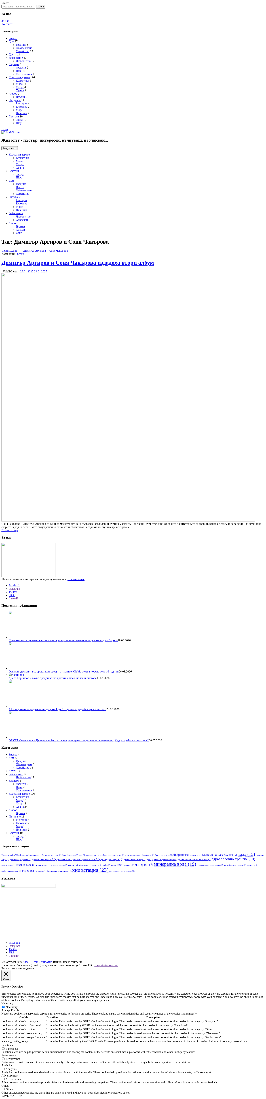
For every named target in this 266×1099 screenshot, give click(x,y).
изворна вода (25, 864)
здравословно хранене (233, 859)
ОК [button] (90, 965)
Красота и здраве (19, 77)
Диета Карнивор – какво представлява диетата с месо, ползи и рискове (52, 678)
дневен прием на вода (135, 860)
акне (82, 855)
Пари (19, 70)
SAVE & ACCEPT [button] (12, 1095)
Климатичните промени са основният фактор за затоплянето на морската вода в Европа (63, 640)
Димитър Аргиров (51, 855)
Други (12, 54)
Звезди (20, 119)
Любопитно (23, 61)
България (21, 103)
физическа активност (59, 871)
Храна (20, 90)
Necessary (12, 1007)
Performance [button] (8, 1055)
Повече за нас (76, 579)
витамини (229, 854)
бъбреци (181, 854)
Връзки (20, 96)
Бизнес (13, 38)
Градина (21, 44)
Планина (21, 113)
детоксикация (44, 859)
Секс (19, 232)
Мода (19, 83)
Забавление (16, 57)
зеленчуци (8, 865)
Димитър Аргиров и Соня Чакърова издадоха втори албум (77, 262)
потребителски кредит (235, 865)
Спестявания (24, 74)
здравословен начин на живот (194, 859)
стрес (28, 870)
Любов (13, 93)
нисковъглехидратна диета (210, 865)
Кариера (14, 64)
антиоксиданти (134, 855)
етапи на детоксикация (165, 860)
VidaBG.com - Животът (37, 961)
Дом (11, 41)
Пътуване (15, 100)
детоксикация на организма (78, 859)
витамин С (212, 854)
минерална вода (175, 864)
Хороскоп (22, 219)
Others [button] (5, 1085)
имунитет (42, 865)
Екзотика (21, 106)
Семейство (22, 51)
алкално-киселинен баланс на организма (105, 855)
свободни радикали (11, 871)
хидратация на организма (122, 871)
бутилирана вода (164, 855)
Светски (14, 116)
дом (150, 860)
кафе (106, 865)
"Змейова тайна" (10, 855)
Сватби (20, 229)
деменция (16, 860)
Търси (40, 6)
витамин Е (197, 855)
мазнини (129, 865)
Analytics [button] (6, 1065)
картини (97, 865)
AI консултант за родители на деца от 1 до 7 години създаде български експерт (57, 709)
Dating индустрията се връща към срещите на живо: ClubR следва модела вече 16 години (64, 671)
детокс (26, 860)
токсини (40, 871)
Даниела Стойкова (30, 855)
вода (246, 854)
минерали (144, 864)
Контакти (7, 24)
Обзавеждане (24, 47)
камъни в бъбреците (79, 865)
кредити (21, 67)
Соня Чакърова (70, 855)
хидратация (90, 870)
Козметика (22, 80)
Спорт (20, 87)
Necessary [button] (7, 1003)
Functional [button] (7, 1045)
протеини (252, 865)
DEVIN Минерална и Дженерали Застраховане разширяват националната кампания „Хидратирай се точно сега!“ (79, 740)
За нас (5, 20)
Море (19, 109)
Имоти (20, 187)
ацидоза (149, 855)
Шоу (19, 123)
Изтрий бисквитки (106, 965)
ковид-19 (117, 865)
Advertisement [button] (9, 1075)
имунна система (58, 865)
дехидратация (111, 859)
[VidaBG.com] (10, 132)
